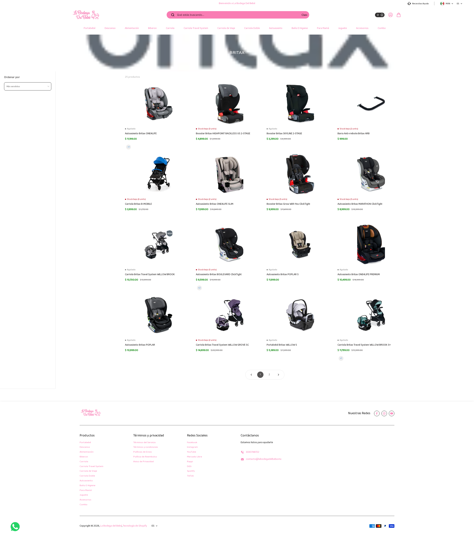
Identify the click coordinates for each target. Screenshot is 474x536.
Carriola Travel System (91, 467)
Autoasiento (86, 481)
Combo (83, 505)
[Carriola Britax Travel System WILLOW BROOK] (158, 244)
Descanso (85, 447)
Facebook (192, 443)
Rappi (190, 462)
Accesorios (85, 500)
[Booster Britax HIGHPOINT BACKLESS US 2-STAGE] (229, 104)
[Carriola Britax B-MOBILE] (158, 174)
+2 (199, 288)
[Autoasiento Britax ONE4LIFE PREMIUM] (371, 244)
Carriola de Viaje (88, 471)
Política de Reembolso (145, 457)
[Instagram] (384, 413)
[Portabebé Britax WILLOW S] (300, 315)
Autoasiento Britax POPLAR (140, 345)
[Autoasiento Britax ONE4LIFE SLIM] (229, 174)
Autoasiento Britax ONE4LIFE (141, 134)
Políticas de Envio (142, 452)
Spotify (191, 471)
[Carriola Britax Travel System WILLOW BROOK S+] (371, 315)
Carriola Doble (87, 476)
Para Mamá (86, 490)
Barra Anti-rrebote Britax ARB (354, 134)
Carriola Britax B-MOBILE (138, 204)
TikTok (190, 476)
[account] (390, 15)
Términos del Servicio (144, 443)
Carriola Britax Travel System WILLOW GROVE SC (222, 345)
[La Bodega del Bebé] (86, 15)
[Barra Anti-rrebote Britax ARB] (371, 104)
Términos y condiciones (145, 447)
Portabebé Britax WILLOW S (282, 345)
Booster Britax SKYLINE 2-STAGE (284, 134)
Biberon (84, 457)
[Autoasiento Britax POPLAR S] (300, 244)
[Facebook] (377, 413)
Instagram (192, 447)
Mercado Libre (194, 457)
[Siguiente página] (278, 375)
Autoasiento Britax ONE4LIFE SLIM (214, 204)
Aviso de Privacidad (143, 462)
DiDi (189, 467)
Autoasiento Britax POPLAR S (283, 275)
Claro (304, 15)
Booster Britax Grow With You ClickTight (288, 204)
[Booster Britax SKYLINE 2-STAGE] (300, 104)
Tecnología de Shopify (135, 526)
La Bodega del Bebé (111, 526)
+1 (129, 147)
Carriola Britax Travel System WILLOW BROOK (150, 275)
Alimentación (87, 452)
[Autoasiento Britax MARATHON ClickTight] (371, 174)
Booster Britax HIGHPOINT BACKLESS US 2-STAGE (223, 134)
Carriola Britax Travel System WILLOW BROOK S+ (364, 345)
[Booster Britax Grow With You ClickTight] (300, 174)
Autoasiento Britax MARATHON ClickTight (360, 204)
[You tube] (391, 413)
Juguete (84, 495)
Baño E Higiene (87, 486)
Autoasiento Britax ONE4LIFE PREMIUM (359, 275)
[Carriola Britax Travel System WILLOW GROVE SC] (229, 315)
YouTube (191, 452)
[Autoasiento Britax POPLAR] (158, 315)
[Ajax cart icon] (399, 14)
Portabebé (85, 443)
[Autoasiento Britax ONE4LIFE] (158, 104)
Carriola (84, 462)
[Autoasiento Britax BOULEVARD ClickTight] (229, 244)
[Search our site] (172, 14)
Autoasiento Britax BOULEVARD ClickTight (219, 275)
